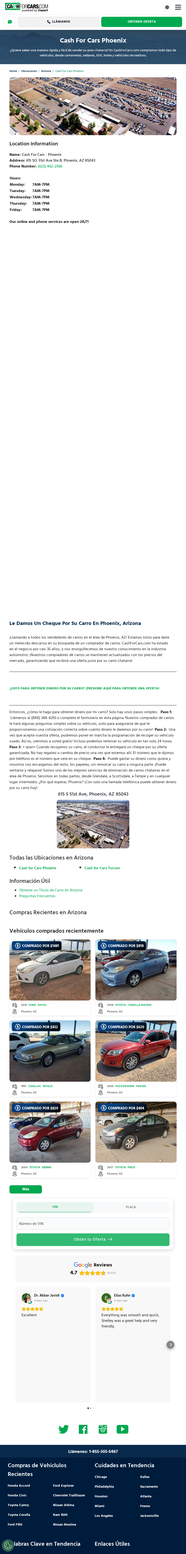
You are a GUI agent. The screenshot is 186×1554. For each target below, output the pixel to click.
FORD (32, 1005)
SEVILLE (48, 1086)
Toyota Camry (18, 1505)
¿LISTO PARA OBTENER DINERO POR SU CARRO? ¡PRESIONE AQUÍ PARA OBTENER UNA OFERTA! (84, 688)
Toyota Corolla (19, 1515)
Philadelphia (104, 1486)
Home (13, 71)
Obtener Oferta (142, 21)
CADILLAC (34, 1086)
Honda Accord (19, 1485)
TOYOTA (120, 1005)
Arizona (46, 71)
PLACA (131, 1207)
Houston (101, 1496)
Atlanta (145, 1496)
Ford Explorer (63, 1485)
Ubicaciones (29, 71)
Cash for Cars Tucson (102, 868)
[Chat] (10, 22)
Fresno (145, 1506)
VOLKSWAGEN (124, 1086)
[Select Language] (167, 7)
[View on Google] (26, 1298)
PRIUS (131, 1167)
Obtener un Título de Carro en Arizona (50, 890)
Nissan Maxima (64, 1524)
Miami (99, 1506)
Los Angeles (104, 1516)
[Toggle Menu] (178, 7)
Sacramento (149, 1486)
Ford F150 (15, 1524)
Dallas (144, 1477)
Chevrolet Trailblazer (69, 1495)
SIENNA (46, 1167)
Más (25, 1189)
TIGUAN (141, 1086)
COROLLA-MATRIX (140, 1005)
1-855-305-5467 (103, 1451)
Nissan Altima (63, 1505)
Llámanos (61, 21)
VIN (55, 1207)
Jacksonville (149, 1516)
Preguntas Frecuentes (37, 896)
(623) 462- (50, 166)
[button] (15, 1345)
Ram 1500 (60, 1515)
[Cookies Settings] (8, 1545)
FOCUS (42, 1005)
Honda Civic (17, 1495)
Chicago (101, 1477)
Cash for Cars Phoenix (37, 868)
